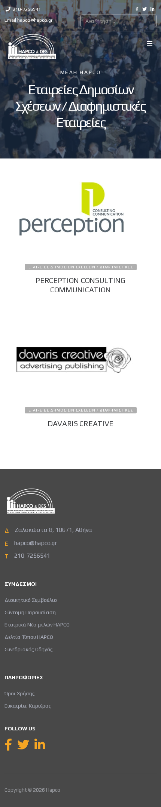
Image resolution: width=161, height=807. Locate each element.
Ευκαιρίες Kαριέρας (27, 706)
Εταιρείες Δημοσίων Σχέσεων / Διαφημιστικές (80, 267)
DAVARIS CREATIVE (80, 423)
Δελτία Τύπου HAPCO (28, 637)
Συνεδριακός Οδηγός (28, 649)
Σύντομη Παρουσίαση (30, 612)
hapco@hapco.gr (34, 20)
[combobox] (118, 21)
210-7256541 (27, 9)
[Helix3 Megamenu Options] (149, 43)
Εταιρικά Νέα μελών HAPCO (37, 625)
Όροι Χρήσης (19, 693)
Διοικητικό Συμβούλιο (30, 600)
